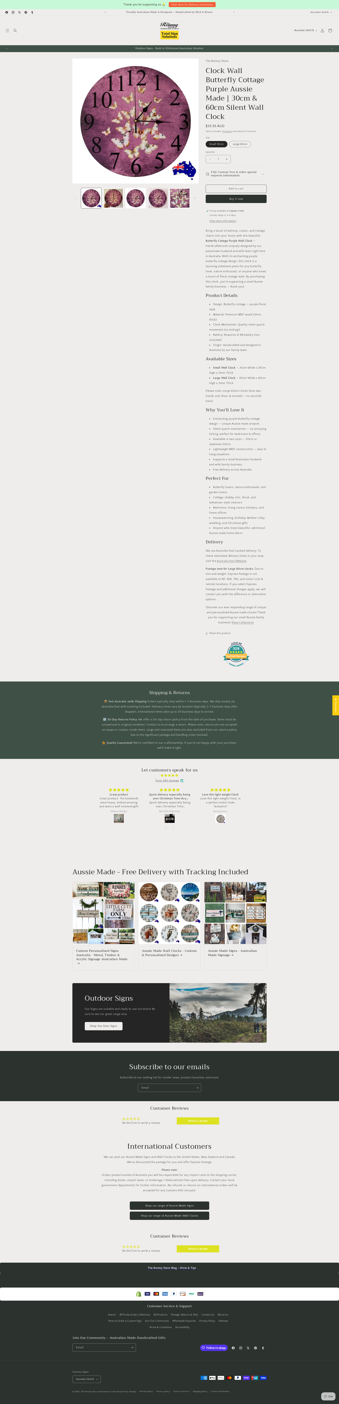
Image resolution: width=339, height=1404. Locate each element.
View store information (223, 221)
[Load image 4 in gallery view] (157, 198)
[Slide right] (195, 198)
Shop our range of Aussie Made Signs (169, 1205)
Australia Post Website (231, 561)
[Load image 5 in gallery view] (180, 198)
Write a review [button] (197, 1121)
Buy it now (236, 198)
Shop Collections (242, 622)
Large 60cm (240, 144)
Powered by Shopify (126, 1392)
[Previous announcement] (105, 12)
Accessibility (182, 1327)
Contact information (220, 1391)
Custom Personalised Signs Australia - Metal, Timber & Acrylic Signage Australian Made (102, 955)
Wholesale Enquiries (184, 1321)
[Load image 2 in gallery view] (113, 198)
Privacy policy (163, 1391)
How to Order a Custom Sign (125, 1321)
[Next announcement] (234, 12)
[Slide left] (76, 198)
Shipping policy (200, 1391)
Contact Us (207, 1314)
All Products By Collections (135, 1314)
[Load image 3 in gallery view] (135, 198)
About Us (223, 1314)
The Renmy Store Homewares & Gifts (99, 1392)
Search (112, 1314)
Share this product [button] (220, 633)
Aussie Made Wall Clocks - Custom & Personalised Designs (169, 953)
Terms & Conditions (160, 1327)
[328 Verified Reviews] (236, 668)
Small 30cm (216, 144)
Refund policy (146, 1391)
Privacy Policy (207, 1321)
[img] (169, 775)
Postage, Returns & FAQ (184, 1314)
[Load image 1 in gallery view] (91, 198)
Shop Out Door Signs (103, 1025)
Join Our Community (157, 1321)
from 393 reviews (167, 780)
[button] (7, 30)
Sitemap (223, 1321)
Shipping (227, 131)
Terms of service (181, 1391)
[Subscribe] (197, 1088)
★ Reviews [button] (335, 705)
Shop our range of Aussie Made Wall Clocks (169, 1215)
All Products (160, 1314)
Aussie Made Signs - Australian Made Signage (232, 953)
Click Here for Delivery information (192, 4)
